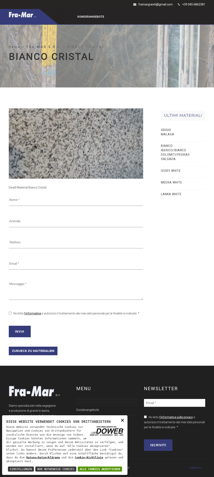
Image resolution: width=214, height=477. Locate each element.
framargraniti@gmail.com (155, 4)
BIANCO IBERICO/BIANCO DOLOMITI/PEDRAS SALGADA (175, 152)
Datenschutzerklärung (43, 457)
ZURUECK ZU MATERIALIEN (33, 351)
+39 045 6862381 (193, 4)
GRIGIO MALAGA (167, 132)
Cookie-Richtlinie (89, 457)
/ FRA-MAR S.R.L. (43, 47)
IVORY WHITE (171, 170)
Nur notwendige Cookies (55, 469)
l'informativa (32, 313)
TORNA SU (195, 468)
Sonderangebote (90, 16)
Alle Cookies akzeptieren (100, 469)
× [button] (122, 420)
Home (16, 47)
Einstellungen (21, 469)
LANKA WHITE (171, 194)
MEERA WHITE (171, 182)
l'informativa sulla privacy (176, 417)
